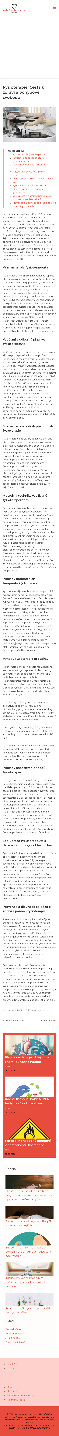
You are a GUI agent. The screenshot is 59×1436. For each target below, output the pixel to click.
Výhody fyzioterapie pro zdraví (29, 185)
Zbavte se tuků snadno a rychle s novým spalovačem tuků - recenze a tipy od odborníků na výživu (29, 1195)
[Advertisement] (29, 44)
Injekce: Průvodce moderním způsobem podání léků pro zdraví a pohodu (28, 1282)
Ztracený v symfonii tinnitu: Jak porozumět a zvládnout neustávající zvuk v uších (28, 1251)
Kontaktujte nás (35, 1010)
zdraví (53, 1020)
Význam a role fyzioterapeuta (28, 154)
